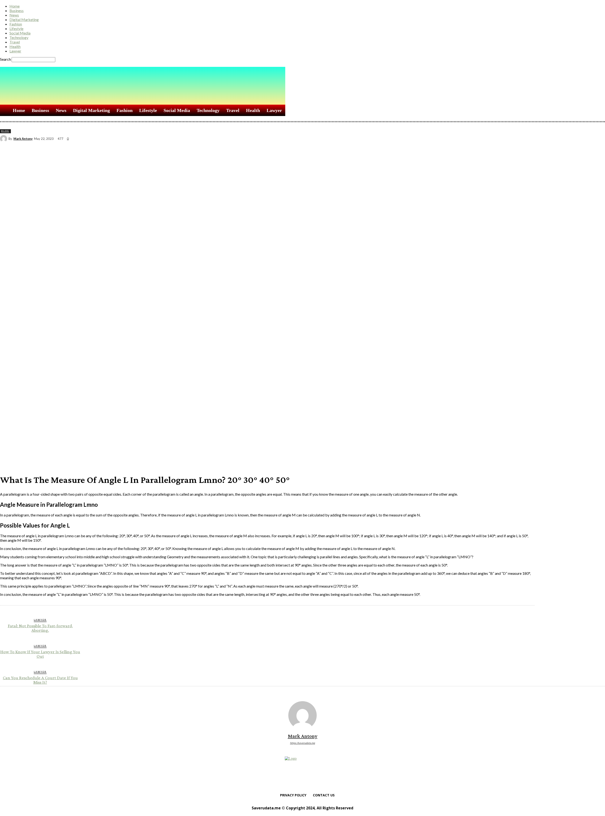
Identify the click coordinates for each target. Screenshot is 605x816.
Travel (14, 42)
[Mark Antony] (4, 138)
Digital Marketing (24, 19)
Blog (5, 130)
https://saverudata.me (302, 742)
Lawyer (15, 51)
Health (15, 46)
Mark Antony (23, 138)
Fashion (15, 24)
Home (14, 6)
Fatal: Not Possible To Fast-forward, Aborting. (40, 628)
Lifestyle (16, 28)
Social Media (19, 33)
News (14, 15)
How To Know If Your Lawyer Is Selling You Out (40, 654)
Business (16, 10)
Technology (18, 37)
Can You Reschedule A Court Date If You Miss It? (40, 680)
